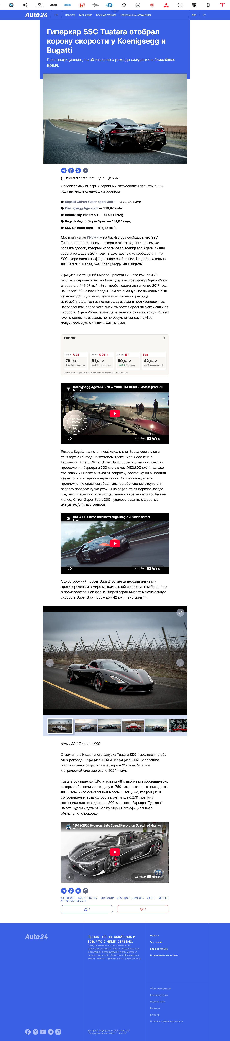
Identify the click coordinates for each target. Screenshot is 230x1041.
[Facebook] (28, 1032)
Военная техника (106, 14)
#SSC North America (130, 898)
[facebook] (71, 170)
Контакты (155, 1015)
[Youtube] (43, 1032)
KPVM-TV (94, 237)
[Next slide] (180, 663)
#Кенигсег (68, 898)
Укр (194, 14)
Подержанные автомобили (136, 14)
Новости (70, 14)
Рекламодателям (159, 995)
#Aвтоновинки (88, 898)
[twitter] (78, 170)
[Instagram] (58, 1032)
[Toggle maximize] (180, 613)
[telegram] (64, 170)
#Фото (151, 898)
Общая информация (160, 988)
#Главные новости (74, 900)
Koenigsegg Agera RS (81, 208)
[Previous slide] (50, 663)
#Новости (107, 898)
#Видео (163, 898)
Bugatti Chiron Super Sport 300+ (90, 202)
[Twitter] (35, 1032)
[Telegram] (51, 1032)
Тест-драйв (85, 14)
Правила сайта (158, 1001)
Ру (204, 14)
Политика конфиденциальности (166, 1021)
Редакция (155, 1008)
